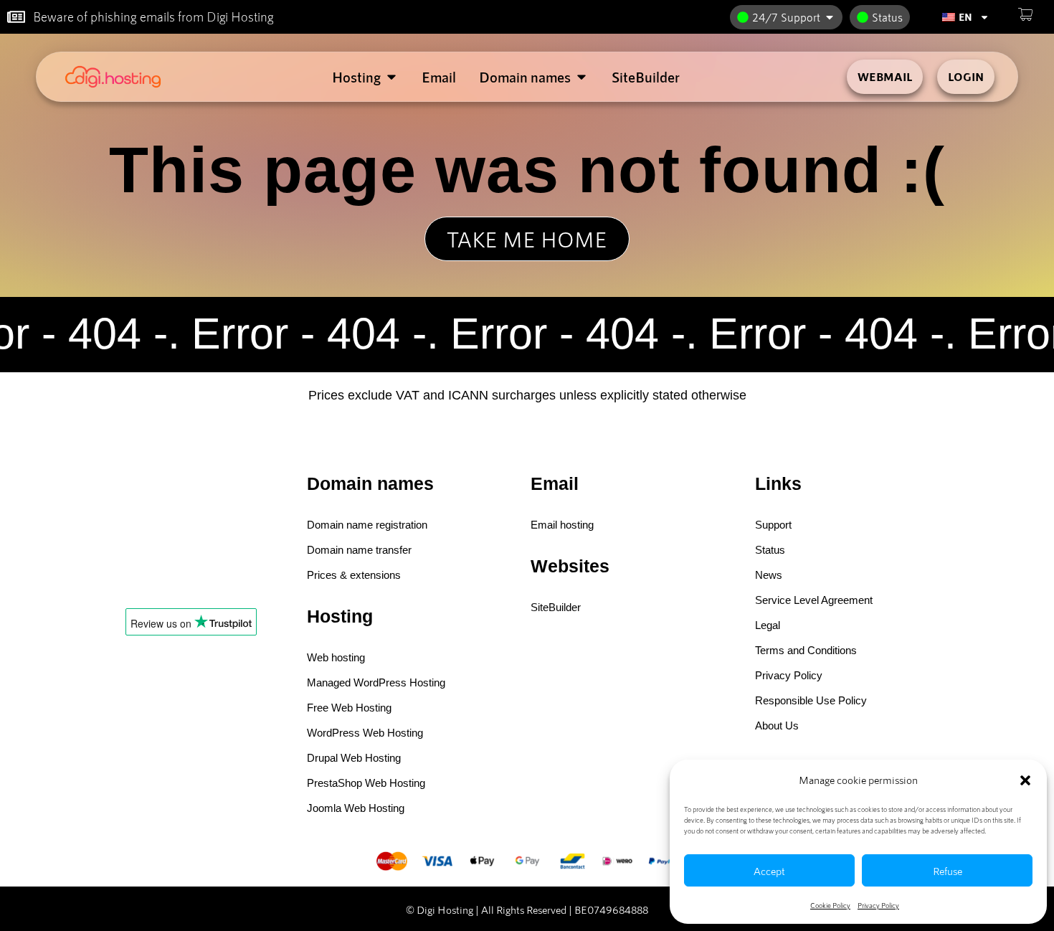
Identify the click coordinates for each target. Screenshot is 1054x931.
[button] (1025, 780)
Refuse (947, 870)
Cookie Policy (830, 905)
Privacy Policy (878, 905)
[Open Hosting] (391, 77)
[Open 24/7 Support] (829, 17)
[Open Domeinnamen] (581, 77)
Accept (769, 870)
